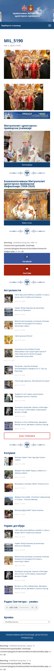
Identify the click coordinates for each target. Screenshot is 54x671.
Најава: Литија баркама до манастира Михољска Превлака (29, 309)
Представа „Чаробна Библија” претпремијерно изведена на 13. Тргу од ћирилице (31, 368)
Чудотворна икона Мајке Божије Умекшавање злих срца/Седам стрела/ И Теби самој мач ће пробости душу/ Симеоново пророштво (30, 352)
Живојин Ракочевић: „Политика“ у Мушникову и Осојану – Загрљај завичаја (32, 498)
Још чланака (27, 436)
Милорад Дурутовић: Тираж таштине (29, 510)
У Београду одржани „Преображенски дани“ (32, 381)
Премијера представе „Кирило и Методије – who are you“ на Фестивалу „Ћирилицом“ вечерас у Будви (32, 409)
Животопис (27, 223)
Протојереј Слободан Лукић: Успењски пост (32, 484)
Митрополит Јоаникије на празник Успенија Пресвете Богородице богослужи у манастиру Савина (32, 323)
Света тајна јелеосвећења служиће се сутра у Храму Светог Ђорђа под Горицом (32, 296)
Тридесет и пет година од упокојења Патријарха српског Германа (29, 395)
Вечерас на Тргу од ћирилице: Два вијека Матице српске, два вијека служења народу (31, 423)
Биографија (27, 164)
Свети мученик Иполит (23, 336)
